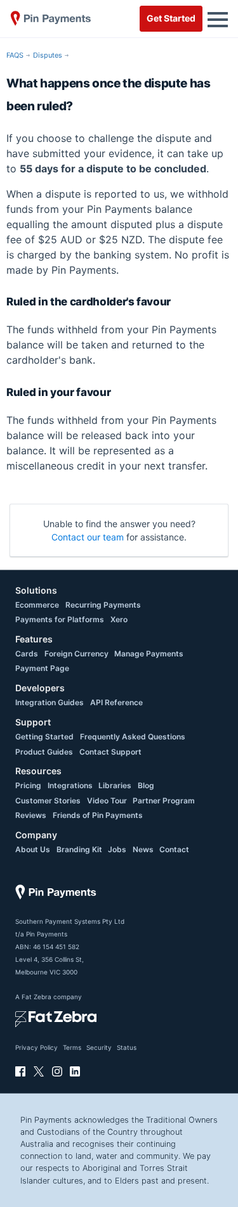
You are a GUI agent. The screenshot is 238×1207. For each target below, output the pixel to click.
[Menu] (218, 18)
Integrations (70, 785)
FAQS (14, 55)
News (143, 849)
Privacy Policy (36, 1047)
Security (99, 1047)
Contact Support (110, 752)
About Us (32, 849)
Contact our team (87, 537)
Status (126, 1047)
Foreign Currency (76, 653)
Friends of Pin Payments (98, 815)
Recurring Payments (103, 605)
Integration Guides (49, 702)
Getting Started (44, 736)
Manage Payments (148, 653)
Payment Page (42, 668)
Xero (119, 619)
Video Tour (107, 800)
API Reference (116, 702)
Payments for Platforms (59, 619)
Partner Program (164, 800)
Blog (146, 785)
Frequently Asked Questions (132, 736)
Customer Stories (48, 800)
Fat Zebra (36, 996)
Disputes (47, 55)
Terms (72, 1047)
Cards (26, 653)
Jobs (117, 849)
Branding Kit (79, 849)
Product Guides (44, 752)
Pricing (28, 785)
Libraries (114, 785)
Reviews (30, 815)
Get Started (171, 18)
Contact (174, 849)
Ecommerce (37, 605)
